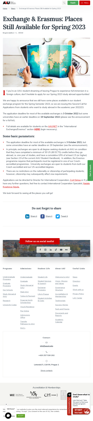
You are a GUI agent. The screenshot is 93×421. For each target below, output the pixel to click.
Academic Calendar (59, 321)
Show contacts (47, 370)
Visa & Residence (27, 307)
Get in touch (90, 170)
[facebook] (40, 249)
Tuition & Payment (27, 296)
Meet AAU (24, 292)
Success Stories (61, 305)
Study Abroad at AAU (9, 295)
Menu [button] (86, 3)
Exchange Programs (42, 288)
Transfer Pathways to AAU (27, 322)
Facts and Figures (62, 309)
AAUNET (52, 126)
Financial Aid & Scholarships (26, 301)
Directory (76, 281)
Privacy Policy (78, 294)
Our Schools (8, 290)
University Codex (10, 305)
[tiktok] (56, 249)
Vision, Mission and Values (61, 282)
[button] (64, 3)
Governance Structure (60, 288)
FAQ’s (22, 328)
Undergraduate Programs (9, 278)
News (13, 8)
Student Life (42, 277)
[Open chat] (8, 415)
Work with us (78, 290)
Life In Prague (43, 294)
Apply (73, 2)
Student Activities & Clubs (45, 299)
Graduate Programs (7, 284)
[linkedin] (50, 249)
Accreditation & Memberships (61, 295)
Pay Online (24, 311)
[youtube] (61, 249)
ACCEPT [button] (21, 416)
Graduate (24, 281)
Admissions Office (25, 316)
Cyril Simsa (75, 180)
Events (75, 285)
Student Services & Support (44, 282)
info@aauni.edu (46, 346)
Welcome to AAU (62, 277)
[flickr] (66, 249)
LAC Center (77, 298)
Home (5, 8)
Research (6, 301)
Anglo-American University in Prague (9, 2)
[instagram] (45, 249)
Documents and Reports (61, 314)
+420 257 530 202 (46, 355)
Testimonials (60, 301)
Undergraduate (26, 277)
